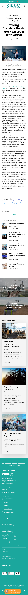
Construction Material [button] (7, 526)
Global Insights (14, 16)
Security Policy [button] (21, 463)
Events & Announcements (12, 433)
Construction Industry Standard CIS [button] (10, 528)
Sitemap (4, 549)
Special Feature (9, 344)
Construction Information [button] (5, 539)
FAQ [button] (3, 463)
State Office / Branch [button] (9, 492)
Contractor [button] (4, 522)
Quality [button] (3, 533)
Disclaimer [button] (14, 463)
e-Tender (4, 555)
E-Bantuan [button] (6, 505)
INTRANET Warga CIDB (7, 553)
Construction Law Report (8, 560)
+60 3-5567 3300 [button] (8, 499)
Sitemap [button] (18, 465)
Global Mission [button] (5, 542)
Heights (14, 21)
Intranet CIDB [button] (8, 463)
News (11, 436)
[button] (3, 6)
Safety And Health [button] (6, 531)
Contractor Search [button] (8, 512)
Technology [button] (5, 529)
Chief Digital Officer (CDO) (8, 558)
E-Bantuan (5, 502)
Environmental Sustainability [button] (5, 536)
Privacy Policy (5, 551)
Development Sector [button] (7, 524)
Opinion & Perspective (14, 18)
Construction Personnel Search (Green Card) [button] (7, 544)
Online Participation (6, 556)
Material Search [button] (8, 509)
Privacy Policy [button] (11, 465)
